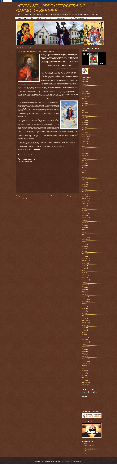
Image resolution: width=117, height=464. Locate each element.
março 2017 (84, 274)
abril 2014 (84, 334)
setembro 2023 (85, 139)
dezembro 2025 (85, 93)
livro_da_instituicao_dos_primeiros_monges (90, 448)
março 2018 (84, 253)
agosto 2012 (84, 368)
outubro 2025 (84, 96)
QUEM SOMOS (47, 18)
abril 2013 (84, 354)
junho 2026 (84, 82)
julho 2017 (84, 267)
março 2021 (84, 191)
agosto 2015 (84, 306)
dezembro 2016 (85, 279)
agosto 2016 (84, 286)
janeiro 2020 (84, 215)
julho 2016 (84, 287)
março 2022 (84, 170)
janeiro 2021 (84, 194)
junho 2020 (84, 206)
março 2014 (84, 335)
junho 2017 (84, 268)
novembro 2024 (85, 115)
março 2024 (84, 129)
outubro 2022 (84, 158)
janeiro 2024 (84, 132)
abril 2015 (84, 313)
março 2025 (84, 108)
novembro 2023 (85, 136)
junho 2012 (84, 372)
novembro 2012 (85, 363)
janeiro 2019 (84, 236)
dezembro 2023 (85, 134)
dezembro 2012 (85, 361)
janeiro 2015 (84, 318)
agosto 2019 (84, 224)
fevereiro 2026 (84, 89)
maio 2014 (84, 332)
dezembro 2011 (85, 382)
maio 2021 (84, 187)
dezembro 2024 (85, 113)
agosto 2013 (84, 347)
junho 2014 (84, 330)
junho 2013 (84, 351)
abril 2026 (84, 86)
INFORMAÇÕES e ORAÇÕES (32, 18)
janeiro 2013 (84, 360)
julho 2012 (84, 370)
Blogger (79, 461)
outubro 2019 (84, 220)
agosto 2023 (84, 141)
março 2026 (84, 88)
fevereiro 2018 (84, 255)
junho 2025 (84, 103)
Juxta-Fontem (84, 443)
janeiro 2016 (84, 298)
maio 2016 (84, 291)
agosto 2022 (84, 162)
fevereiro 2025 (84, 110)
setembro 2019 (85, 222)
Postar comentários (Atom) (25, 198)
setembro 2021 (85, 181)
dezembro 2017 (85, 258)
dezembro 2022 (85, 155)
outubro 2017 (84, 261)
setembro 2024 (85, 119)
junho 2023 (84, 144)
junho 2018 (84, 248)
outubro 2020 (84, 200)
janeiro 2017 (84, 277)
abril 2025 (84, 107)
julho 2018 (84, 246)
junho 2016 (84, 289)
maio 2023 (84, 146)
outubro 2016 (84, 282)
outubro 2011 (84, 385)
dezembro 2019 (85, 217)
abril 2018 (84, 251)
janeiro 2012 (84, 380)
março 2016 (84, 294)
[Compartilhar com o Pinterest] (39, 149)
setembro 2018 (85, 243)
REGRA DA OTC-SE (61, 18)
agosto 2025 (84, 100)
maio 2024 (84, 125)
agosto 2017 (84, 265)
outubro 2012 (84, 365)
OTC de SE (92, 68)
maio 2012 (84, 373)
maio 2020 (84, 208)
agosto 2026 (84, 79)
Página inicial (48, 196)
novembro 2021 (85, 177)
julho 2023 (84, 143)
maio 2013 (84, 353)
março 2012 (84, 377)
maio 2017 (84, 270)
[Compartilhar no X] (37, 149)
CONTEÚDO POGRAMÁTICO (78, 18)
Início (19, 18)
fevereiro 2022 (84, 172)
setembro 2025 (85, 98)
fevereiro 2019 (84, 234)
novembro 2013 (85, 342)
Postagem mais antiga (73, 196)
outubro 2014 (84, 323)
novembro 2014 (85, 322)
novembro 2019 (85, 218)
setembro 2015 (85, 305)
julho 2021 (84, 184)
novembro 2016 (85, 280)
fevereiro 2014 (84, 337)
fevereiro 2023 (84, 151)
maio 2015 (84, 311)
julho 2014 (84, 329)
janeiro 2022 (84, 174)
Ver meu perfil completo (93, 70)
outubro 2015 (84, 303)
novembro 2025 (85, 94)
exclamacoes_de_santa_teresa (88, 445)
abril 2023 (84, 148)
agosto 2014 (84, 327)
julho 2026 (84, 81)
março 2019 (84, 232)
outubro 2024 (84, 117)
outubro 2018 (84, 241)
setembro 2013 (85, 346)
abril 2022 (84, 169)
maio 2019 (84, 229)
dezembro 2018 (85, 237)
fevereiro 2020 (84, 213)
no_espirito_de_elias (86, 450)
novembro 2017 (85, 260)
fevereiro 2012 (84, 378)
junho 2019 (84, 227)
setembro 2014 (85, 325)
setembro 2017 (85, 263)
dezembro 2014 (85, 320)
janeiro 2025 (84, 112)
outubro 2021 (84, 179)
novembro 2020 (85, 198)
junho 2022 (84, 165)
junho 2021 (84, 186)
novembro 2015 (85, 301)
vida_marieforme (85, 453)
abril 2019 (84, 230)
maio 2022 (84, 167)
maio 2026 (84, 84)
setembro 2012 (85, 366)
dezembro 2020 (85, 196)
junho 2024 (84, 124)
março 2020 (84, 212)
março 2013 (84, 356)
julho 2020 (84, 205)
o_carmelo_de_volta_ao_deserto (88, 452)
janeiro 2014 (84, 339)
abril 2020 (84, 210)
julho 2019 (84, 225)
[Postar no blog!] (35, 149)
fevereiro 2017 (84, 275)
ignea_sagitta (84, 446)
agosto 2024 (84, 120)
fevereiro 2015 (84, 317)
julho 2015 (84, 308)
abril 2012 (84, 375)
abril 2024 (84, 127)
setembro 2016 (85, 284)
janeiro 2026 (84, 91)
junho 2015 (84, 310)
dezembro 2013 (85, 341)
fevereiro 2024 (84, 131)
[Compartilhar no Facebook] (38, 149)
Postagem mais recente (22, 196)
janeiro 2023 (84, 153)
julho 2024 (84, 122)
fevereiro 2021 (84, 193)
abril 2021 (84, 189)
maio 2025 (84, 105)
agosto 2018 (84, 244)
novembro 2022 (85, 156)
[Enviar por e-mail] (34, 149)
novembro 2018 (85, 239)
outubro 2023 (84, 138)
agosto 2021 (84, 182)
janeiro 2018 (84, 256)
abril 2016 (84, 292)
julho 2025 (84, 101)
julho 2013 (84, 349)
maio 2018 (84, 249)
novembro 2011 (85, 384)
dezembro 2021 (85, 175)
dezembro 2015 (85, 299)
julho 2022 (84, 163)
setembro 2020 (85, 201)
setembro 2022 (85, 160)
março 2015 (84, 315)
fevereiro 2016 (84, 296)
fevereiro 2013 (84, 358)
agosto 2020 (84, 203)
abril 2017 (84, 272)
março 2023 (84, 150)
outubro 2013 (84, 344)
